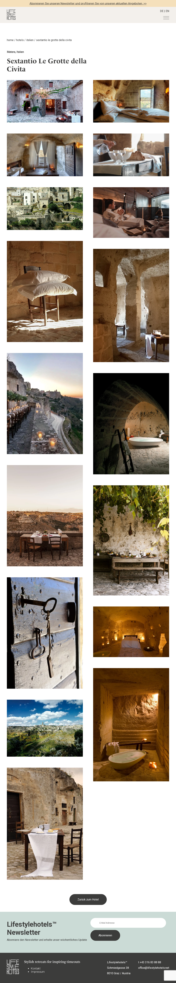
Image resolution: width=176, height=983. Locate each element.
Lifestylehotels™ (117, 962)
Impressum (38, 971)
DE (161, 11)
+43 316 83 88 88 (150, 962)
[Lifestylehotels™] (11, 18)
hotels (20, 40)
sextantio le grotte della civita (54, 40)
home (10, 40)
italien (30, 40)
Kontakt (35, 968)
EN (167, 11)
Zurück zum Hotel (88, 899)
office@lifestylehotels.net (153, 967)
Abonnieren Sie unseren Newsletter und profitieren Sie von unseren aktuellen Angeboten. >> (88, 3)
